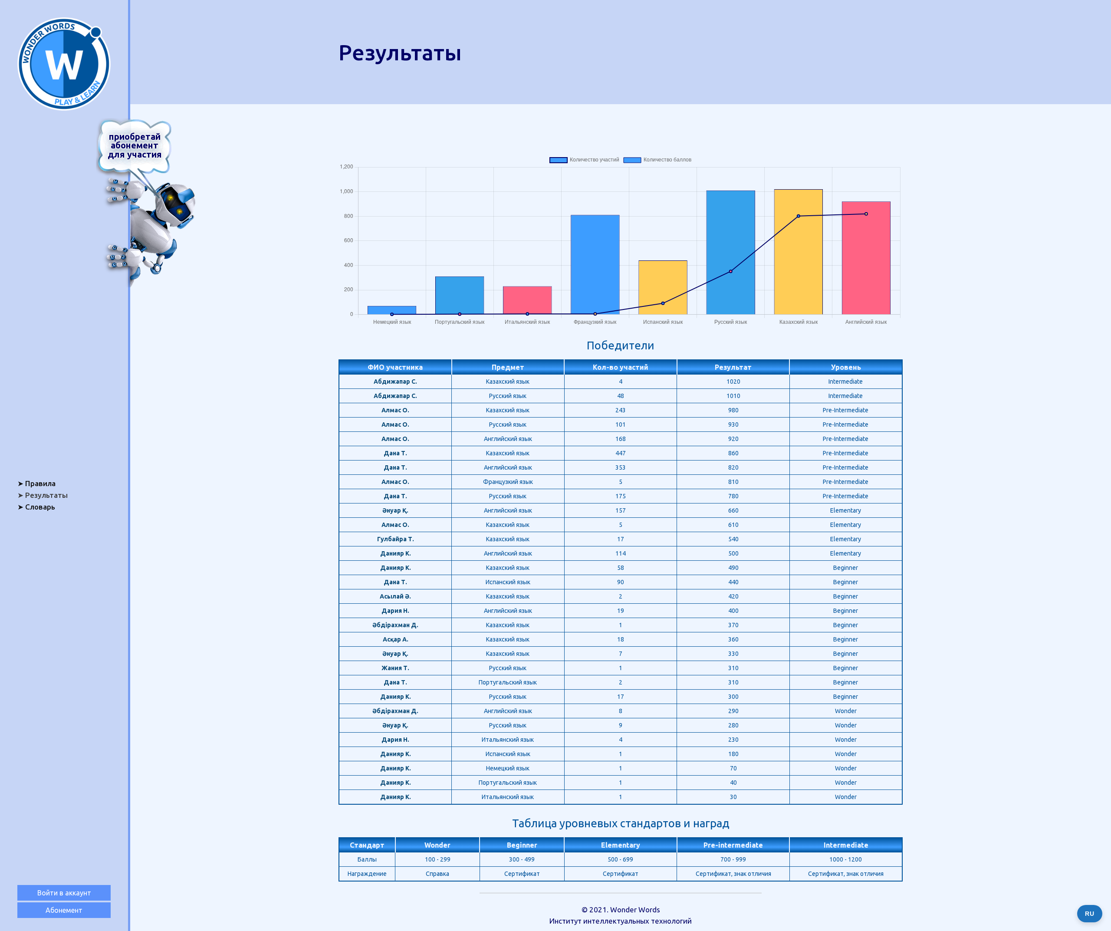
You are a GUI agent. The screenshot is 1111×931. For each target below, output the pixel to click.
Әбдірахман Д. (395, 625)
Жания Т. (395, 668)
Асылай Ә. (395, 596)
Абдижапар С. (395, 381)
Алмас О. (395, 410)
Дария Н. (395, 610)
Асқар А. (395, 639)
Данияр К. (395, 553)
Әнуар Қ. (395, 510)
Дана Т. (395, 453)
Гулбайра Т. (395, 539)
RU (1090, 913)
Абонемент (64, 910)
